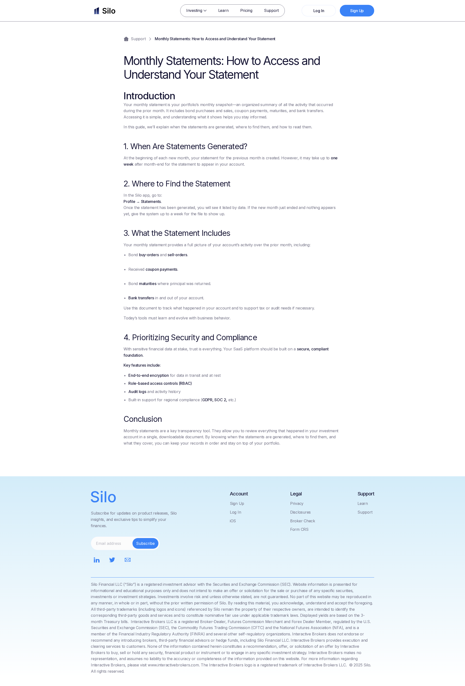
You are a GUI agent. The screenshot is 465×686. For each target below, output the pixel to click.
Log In (235, 512)
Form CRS (299, 529)
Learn (223, 10)
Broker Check (302, 520)
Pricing (246, 10)
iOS (233, 520)
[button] (196, 11)
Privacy (296, 503)
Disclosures (300, 512)
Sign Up (237, 503)
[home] (104, 10)
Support (271, 10)
